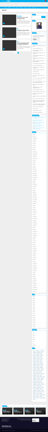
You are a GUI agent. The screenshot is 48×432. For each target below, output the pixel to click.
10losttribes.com (24, 4)
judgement (42, 373)
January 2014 (34, 257)
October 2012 (34, 270)
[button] (45, 7)
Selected (34, 339)
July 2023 (34, 160)
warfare (41, 396)
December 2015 (35, 231)
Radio (33, 337)
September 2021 (35, 184)
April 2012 (34, 276)
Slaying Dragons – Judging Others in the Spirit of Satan (6, 412)
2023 (33, 302)
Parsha (34, 335)
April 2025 (34, 147)
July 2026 (34, 134)
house (41, 370)
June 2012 (34, 272)
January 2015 (34, 248)
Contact (25, 7)
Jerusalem (34, 373)
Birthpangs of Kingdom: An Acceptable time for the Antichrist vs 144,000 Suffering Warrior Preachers (39, 101)
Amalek (34, 355)
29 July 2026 (5, 413)
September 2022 (35, 177)
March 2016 (34, 229)
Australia (34, 358)
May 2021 (34, 190)
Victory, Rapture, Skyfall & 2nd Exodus (38, 112)
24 (42, 352)
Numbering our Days (35, 108)
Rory (24, 31)
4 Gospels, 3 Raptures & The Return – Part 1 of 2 (39, 91)
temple (34, 393)
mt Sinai (38, 379)
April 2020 (34, 207)
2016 (33, 315)
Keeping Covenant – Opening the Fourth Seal (39, 98)
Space (42, 390)
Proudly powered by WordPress (5, 430)
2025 (33, 298)
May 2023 (34, 164)
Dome (40, 361)
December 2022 (35, 173)
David (34, 361)
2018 (33, 311)
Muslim (42, 379)
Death (37, 361)
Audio (14, 7)
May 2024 (34, 149)
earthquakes (35, 364)
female (38, 367)
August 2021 (34, 186)
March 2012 (34, 278)
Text (17, 41)
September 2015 (35, 235)
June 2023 (34, 162)
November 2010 (35, 289)
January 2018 (34, 216)
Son (33, 341)
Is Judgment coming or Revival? (23, 30)
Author (33, 7)
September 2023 (35, 158)
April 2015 (34, 244)
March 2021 (34, 192)
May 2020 (34, 205)
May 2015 (34, 242)
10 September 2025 (28, 413)
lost (40, 376)
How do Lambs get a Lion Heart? (37, 110)
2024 (33, 300)
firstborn (41, 367)
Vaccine (34, 396)
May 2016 (34, 227)
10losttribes (38, 352)
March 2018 (34, 214)
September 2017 (35, 218)
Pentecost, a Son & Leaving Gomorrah (38, 106)
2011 (33, 324)
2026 (33, 296)
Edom (42, 364)
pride (34, 385)
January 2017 (34, 220)
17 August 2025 (39, 413)
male (43, 376)
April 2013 (34, 261)
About (30, 7)
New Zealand (35, 382)
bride (41, 358)
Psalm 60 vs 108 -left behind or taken (37, 65)
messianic (34, 379)
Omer (42, 382)
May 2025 (34, 145)
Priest (37, 385)
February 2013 (35, 263)
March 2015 (34, 246)
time (37, 393)
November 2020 (35, 199)
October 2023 (34, 156)
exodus (34, 367)
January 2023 (34, 171)
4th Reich (34, 352)
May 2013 (34, 259)
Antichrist (41, 355)
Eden (39, 364)
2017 (33, 313)
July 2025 (34, 141)
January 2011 (34, 285)
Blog (6, 7)
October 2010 (34, 291)
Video (17, 7)
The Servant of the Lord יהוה (36, 73)
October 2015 (34, 233)
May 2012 (34, 274)
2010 (33, 326)
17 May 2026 (16, 413)
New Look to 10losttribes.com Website (38, 89)
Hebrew (21, 7)
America (38, 355)
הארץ (34, 399)
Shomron (38, 390)
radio (40, 385)
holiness (38, 370)
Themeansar (14, 430)
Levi (37, 376)
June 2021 (34, 188)
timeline (41, 393)
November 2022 (35, 175)
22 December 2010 (20, 31)
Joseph (38, 373)
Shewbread (34, 390)
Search (34, 14)
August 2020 (34, 203)
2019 (33, 309)
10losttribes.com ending (36, 71)
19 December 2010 (20, 45)
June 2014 (34, 255)
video (38, 396)
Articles (9, 7)
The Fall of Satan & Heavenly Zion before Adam (39, 63)
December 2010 (35, 287)
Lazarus (34, 376)
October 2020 (34, 201)
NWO (39, 382)
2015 (33, 317)
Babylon (38, 358)
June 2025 (34, 143)
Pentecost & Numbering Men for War (37, 48)
